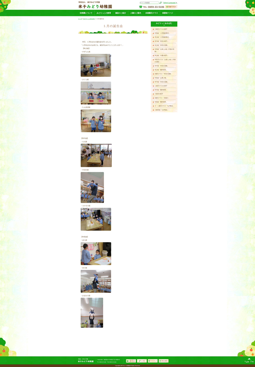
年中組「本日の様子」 (162, 41)
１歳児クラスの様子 (161, 86)
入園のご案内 (135, 13)
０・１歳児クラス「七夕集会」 (164, 106)
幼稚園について (86, 13)
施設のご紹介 (120, 13)
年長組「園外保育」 (161, 102)
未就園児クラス (151, 13)
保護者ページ (167, 13)
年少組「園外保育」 (161, 70)
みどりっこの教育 (104, 13)
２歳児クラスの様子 (161, 29)
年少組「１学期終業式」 (162, 37)
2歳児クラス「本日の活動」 (163, 74)
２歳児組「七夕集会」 (162, 110)
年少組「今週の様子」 (162, 55)
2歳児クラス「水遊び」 (162, 98)
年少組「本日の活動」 (162, 45)
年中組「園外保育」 (161, 90)
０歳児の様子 (159, 94)
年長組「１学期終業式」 (162, 33)
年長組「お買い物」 (161, 78)
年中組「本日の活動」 (162, 66)
